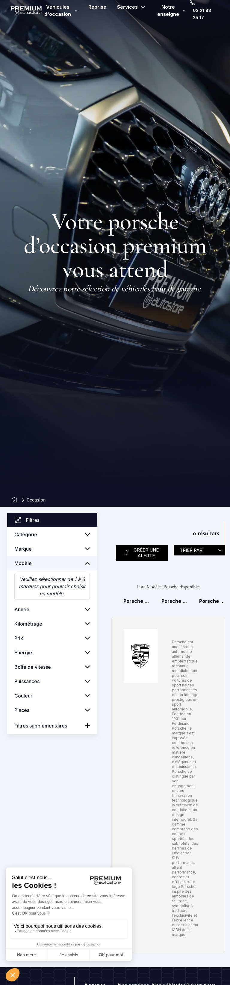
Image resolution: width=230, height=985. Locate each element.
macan (212, 601)
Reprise (97, 7)
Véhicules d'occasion (57, 10)
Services (127, 7)
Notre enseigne (168, 10)
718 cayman (136, 601)
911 (174, 601)
